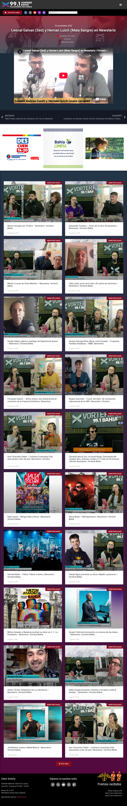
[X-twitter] (30, 12)
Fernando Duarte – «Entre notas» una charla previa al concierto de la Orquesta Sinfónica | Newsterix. (32, 400)
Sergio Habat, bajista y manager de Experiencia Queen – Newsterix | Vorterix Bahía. (32, 342)
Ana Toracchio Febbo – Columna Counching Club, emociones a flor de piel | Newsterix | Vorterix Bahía (93, 748)
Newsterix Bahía (67, 42)
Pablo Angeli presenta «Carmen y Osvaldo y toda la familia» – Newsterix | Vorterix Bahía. (92, 691)
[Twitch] (44, 12)
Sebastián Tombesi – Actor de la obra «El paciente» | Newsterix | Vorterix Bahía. (93, 227)
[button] (121, 5)
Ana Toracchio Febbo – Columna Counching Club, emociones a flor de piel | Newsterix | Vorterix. (30, 457)
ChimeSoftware (22, 797)
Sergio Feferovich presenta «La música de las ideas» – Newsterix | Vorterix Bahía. (93, 633)
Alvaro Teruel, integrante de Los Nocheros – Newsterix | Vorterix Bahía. (28, 691)
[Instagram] (39, 12)
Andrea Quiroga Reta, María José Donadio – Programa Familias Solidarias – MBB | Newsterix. (94, 342)
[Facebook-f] (25, 12)
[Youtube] (35, 12)
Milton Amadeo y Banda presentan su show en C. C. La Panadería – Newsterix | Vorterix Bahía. (32, 633)
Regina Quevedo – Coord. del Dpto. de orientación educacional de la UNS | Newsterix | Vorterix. (92, 400)
